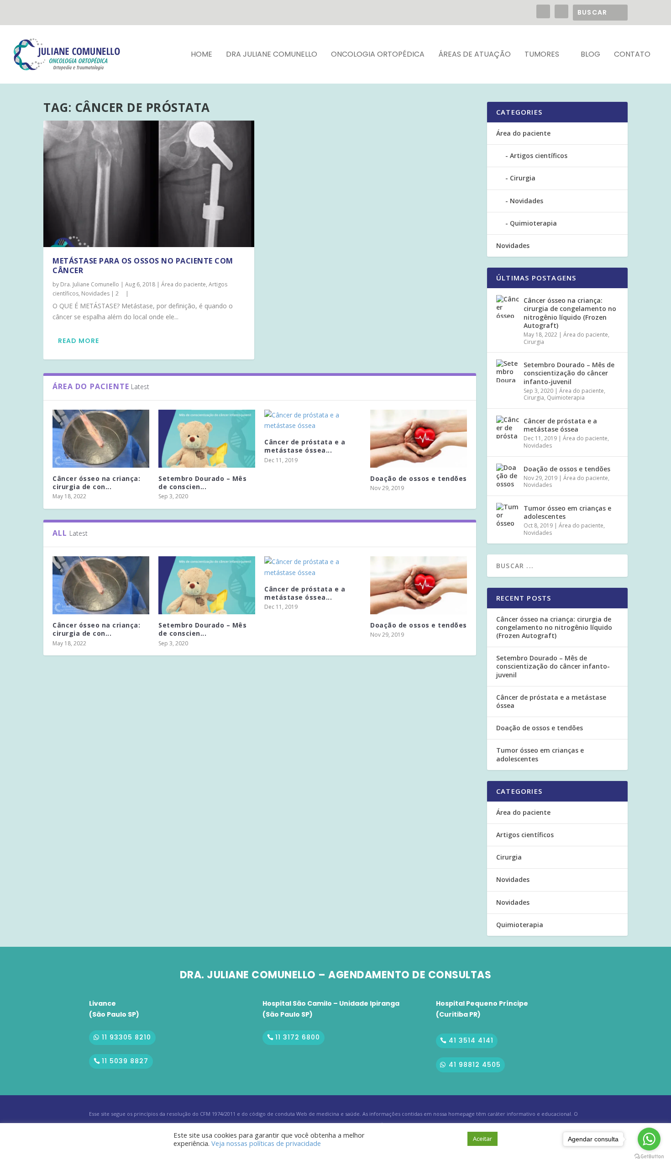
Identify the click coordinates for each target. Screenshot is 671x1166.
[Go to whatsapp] (649, 1139)
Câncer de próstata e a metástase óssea (560, 425)
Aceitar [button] (482, 1138)
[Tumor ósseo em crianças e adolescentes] (507, 514)
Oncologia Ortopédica (378, 55)
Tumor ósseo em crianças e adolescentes (567, 512)
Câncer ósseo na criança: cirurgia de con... (96, 482)
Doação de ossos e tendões (418, 478)
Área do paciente (183, 284)
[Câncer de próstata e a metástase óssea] (312, 421)
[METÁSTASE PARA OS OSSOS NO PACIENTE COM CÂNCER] (148, 184)
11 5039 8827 (125, 1061)
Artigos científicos (538, 155)
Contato (632, 55)
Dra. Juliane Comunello (89, 284)
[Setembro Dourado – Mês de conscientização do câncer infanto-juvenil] (206, 439)
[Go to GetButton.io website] (649, 1157)
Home (201, 55)
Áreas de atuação (474, 55)
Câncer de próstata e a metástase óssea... (304, 446)
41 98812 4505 (475, 1064)
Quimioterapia (533, 223)
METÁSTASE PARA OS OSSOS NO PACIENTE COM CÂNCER (142, 265)
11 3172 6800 (297, 1037)
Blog (590, 55)
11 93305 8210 (126, 1037)
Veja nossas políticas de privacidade (266, 1143)
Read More (78, 340)
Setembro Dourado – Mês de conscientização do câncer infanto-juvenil (569, 372)
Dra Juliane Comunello (271, 55)
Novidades (95, 293)
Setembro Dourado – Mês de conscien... (202, 482)
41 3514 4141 (471, 1040)
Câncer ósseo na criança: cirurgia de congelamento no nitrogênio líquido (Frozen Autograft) (570, 313)
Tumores (541, 55)
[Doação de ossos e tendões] (418, 439)
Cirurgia (522, 178)
